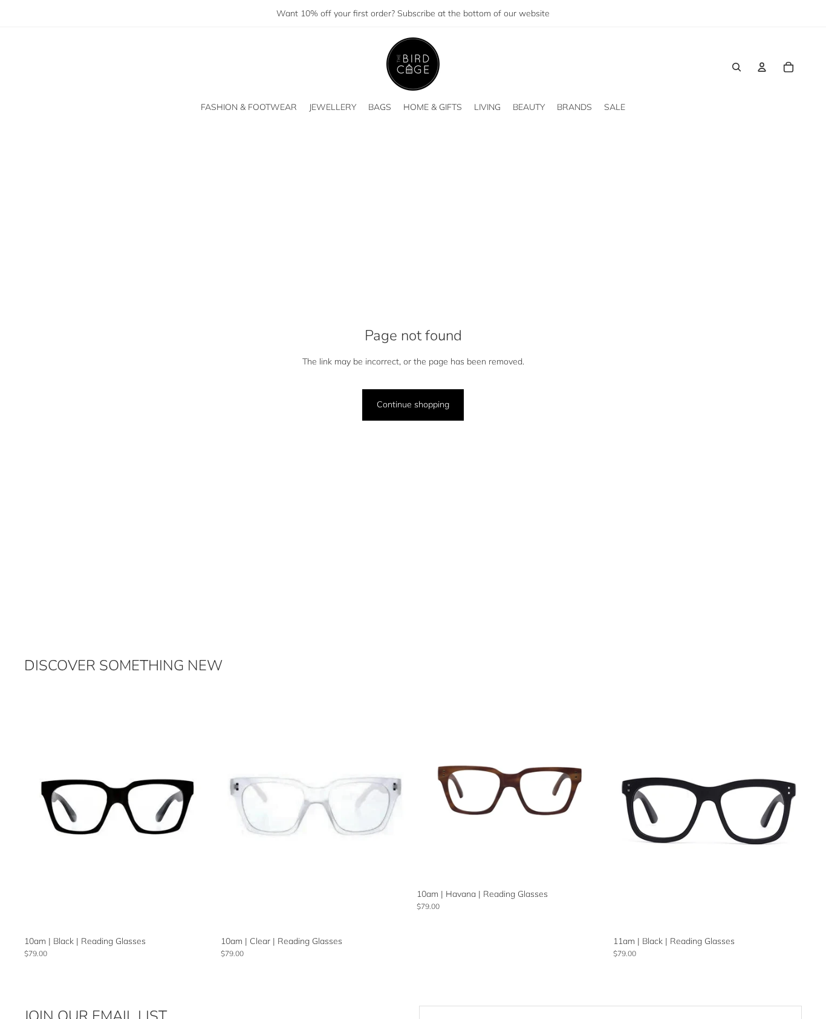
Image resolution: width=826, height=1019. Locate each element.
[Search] (736, 67)
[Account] (762, 67)
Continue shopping (413, 404)
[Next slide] (195, 812)
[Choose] (195, 912)
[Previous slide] (42, 812)
